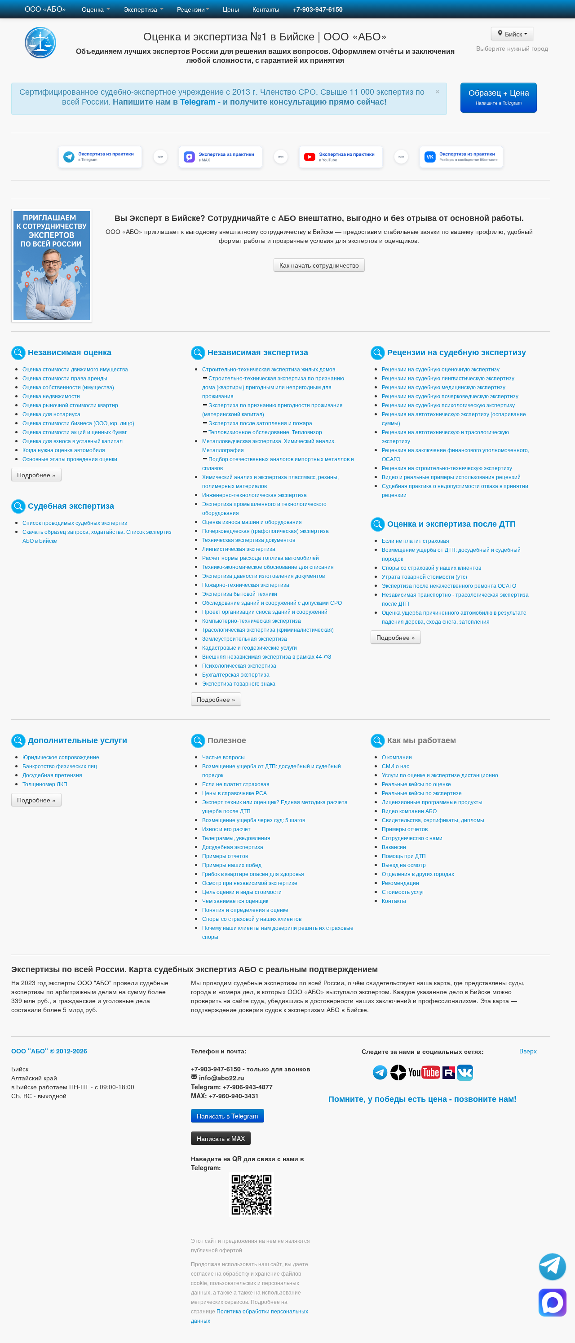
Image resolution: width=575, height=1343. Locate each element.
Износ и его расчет (226, 828)
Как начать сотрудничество (319, 264)
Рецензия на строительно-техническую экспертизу (447, 467)
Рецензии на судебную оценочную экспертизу (441, 369)
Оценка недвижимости (51, 396)
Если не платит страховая (415, 540)
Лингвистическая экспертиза (238, 548)
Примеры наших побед (231, 864)
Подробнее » (36, 474)
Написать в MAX (221, 1138)
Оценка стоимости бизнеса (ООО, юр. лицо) (78, 423)
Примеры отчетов (225, 855)
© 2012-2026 (68, 1050)
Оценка (94, 8)
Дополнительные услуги (77, 739)
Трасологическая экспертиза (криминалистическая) (268, 629)
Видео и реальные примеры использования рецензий (451, 476)
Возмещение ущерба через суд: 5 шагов (253, 819)
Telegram (199, 101)
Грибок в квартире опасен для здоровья (253, 873)
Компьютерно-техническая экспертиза (251, 620)
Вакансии (394, 846)
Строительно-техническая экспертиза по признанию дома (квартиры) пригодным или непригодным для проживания (273, 387)
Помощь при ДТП (404, 855)
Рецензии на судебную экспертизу (456, 351)
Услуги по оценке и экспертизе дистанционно (440, 775)
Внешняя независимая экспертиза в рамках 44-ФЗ (266, 656)
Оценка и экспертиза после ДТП (451, 522)
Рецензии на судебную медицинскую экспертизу (443, 387)
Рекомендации (400, 882)
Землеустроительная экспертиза (244, 638)
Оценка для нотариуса (51, 414)
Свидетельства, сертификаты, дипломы (433, 819)
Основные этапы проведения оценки (69, 458)
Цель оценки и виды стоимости (242, 891)
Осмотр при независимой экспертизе (249, 882)
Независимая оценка (69, 351)
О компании (397, 757)
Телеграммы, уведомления (236, 837)
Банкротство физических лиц (59, 766)
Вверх (528, 1050)
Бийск (513, 33)
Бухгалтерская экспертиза (236, 674)
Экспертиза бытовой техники (239, 593)
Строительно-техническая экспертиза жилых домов (268, 369)
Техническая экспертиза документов (248, 539)
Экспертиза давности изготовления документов (263, 575)
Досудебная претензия (52, 775)
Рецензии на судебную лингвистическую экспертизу (448, 378)
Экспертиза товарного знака (238, 683)
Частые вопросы (223, 757)
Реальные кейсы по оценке (416, 784)
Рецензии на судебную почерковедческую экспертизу (450, 396)
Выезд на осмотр (404, 864)
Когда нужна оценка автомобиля (63, 450)
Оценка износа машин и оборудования (252, 521)
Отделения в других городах (418, 873)
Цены (231, 8)
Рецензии (191, 8)
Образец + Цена (499, 96)
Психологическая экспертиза (239, 665)
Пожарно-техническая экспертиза (245, 584)
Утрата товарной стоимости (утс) (424, 576)
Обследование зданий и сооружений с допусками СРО (272, 602)
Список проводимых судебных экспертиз (74, 522)
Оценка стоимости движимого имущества (75, 369)
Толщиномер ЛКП (44, 784)
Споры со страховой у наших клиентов (431, 567)
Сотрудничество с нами (412, 837)
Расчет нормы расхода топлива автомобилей (260, 557)
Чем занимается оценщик (235, 900)
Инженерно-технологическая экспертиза (254, 494)
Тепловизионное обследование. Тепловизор (265, 432)
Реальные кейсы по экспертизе (422, 793)
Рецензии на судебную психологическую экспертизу (448, 405)
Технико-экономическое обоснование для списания (268, 566)
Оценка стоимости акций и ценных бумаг (74, 432)
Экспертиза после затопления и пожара (260, 423)
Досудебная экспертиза (232, 846)
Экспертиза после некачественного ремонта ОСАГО (449, 585)
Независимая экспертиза (258, 351)
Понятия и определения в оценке (245, 909)
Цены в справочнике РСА (234, 793)
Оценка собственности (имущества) (68, 387)
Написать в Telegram (227, 1115)
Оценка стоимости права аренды (64, 378)
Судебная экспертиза (71, 505)
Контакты (265, 8)
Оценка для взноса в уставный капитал (72, 441)
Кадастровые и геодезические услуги (249, 647)
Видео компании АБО (409, 811)
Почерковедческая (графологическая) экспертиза (265, 530)
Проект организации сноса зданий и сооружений (264, 611)
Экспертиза (141, 8)
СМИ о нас (395, 766)
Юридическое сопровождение (60, 757)
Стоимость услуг (403, 891)
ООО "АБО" (29, 1050)
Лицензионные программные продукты (432, 802)
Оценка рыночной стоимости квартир (70, 405)
